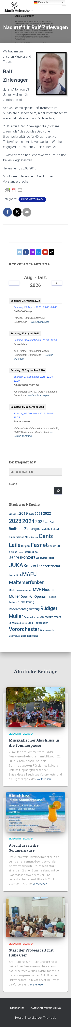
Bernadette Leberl (48, 529)
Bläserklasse (16, 537)
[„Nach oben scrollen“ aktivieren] (63, 1019)
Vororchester (24, 629)
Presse (52, 596)
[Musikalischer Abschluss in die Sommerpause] (35, 707)
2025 (40, 521)
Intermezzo (31, 551)
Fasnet (39, 545)
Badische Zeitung (23, 529)
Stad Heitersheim (38, 622)
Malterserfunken (26, 582)
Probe (12, 602)
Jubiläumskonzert (45, 558)
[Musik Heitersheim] (19, 7)
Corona (34, 537)
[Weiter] (56, 283)
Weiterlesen (44, 779)
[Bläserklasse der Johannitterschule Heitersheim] (45, 252)
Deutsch (42, 2)
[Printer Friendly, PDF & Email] (14, 190)
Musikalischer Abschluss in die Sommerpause (34, 743)
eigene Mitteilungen (32, 199)
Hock (20, 552)
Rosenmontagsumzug (24, 609)
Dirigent (25, 545)
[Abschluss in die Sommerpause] (35, 811)
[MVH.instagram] (32, 252)
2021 (38, 513)
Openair (40, 596)
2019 (23, 513)
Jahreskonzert (22, 557)
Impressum (17, 1008)
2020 (31, 513)
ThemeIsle (49, 1017)
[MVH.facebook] (26, 252)
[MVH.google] (38, 252)
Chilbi (28, 537)
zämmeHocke (29, 635)
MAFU (29, 574)
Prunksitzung (25, 602)
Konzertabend (49, 566)
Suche (13, 483)
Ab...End (49, 522)
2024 (28, 521)
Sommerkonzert (49, 617)
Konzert (31, 565)
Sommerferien (31, 617)
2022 (47, 513)
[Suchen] (58, 490)
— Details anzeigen (39, 322)
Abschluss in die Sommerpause (23, 848)
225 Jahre (14, 514)
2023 (15, 521)
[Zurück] (14, 283)
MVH (37, 589)
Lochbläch (15, 575)
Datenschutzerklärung (46, 1008)
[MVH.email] (19, 252)
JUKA (16, 565)
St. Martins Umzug (18, 623)
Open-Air (27, 597)
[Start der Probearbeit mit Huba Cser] (35, 916)
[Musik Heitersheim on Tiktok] (51, 252)
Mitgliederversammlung (20, 590)
